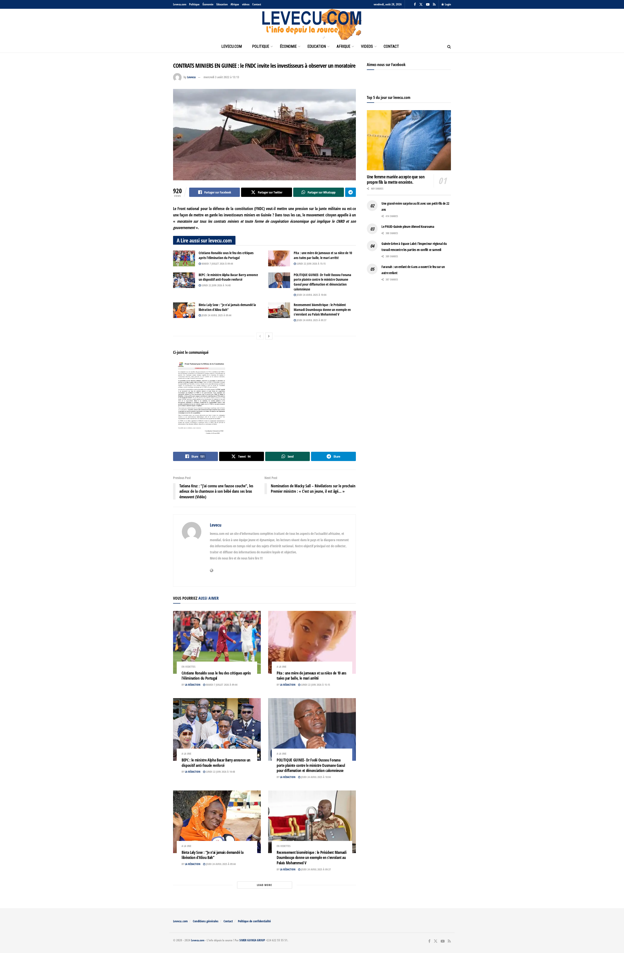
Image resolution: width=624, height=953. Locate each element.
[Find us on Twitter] (421, 4)
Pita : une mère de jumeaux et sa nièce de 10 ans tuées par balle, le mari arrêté (323, 255)
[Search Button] (449, 46)
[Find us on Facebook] (415, 4)
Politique (194, 4)
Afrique (235, 4)
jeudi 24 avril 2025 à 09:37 (311, 320)
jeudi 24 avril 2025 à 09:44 (216, 315)
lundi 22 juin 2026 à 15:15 (311, 263)
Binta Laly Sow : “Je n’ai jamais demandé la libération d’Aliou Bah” (227, 307)
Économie (208, 4)
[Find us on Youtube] (427, 4)
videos (245, 4)
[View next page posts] (269, 336)
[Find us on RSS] (434, 4)
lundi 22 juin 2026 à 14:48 (216, 285)
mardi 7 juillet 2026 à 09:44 (217, 263)
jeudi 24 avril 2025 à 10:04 (311, 295)
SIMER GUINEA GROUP (252, 940)
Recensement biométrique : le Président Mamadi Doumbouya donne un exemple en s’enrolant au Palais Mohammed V (322, 309)
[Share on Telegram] (350, 192)
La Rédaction (192, 684)
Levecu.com (179, 4)
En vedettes (188, 666)
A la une (281, 666)
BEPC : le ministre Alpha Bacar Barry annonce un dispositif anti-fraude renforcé (228, 277)
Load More (264, 885)
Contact (256, 4)
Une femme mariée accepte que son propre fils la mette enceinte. (395, 179)
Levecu (191, 77)
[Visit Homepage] (312, 24)
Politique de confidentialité (254, 921)
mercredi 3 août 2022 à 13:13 (221, 77)
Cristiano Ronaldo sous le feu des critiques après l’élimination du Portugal (226, 255)
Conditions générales (205, 921)
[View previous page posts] (260, 336)
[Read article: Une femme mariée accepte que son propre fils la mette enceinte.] (409, 140)
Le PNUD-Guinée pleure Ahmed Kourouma (407, 226)
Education (222, 4)
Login (447, 4)
